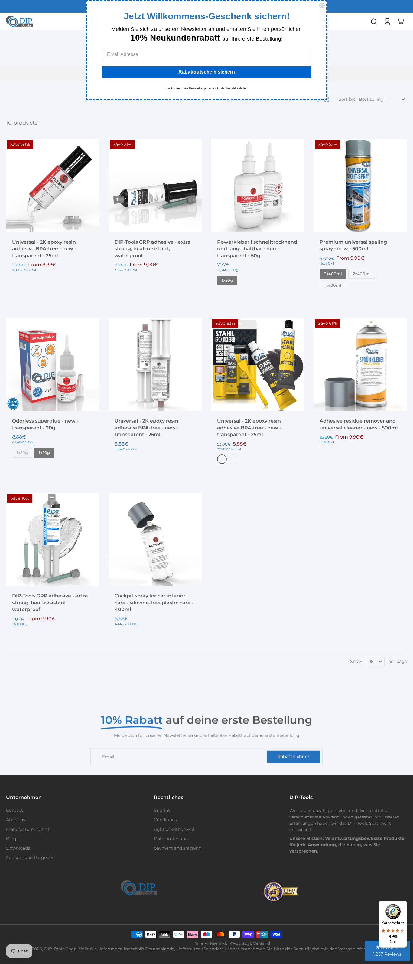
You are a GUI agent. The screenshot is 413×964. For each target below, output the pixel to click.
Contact (14, 810)
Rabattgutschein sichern (206, 71)
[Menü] (403, 904)
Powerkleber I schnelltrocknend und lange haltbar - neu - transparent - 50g (257, 248)
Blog (11, 838)
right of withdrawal (174, 829)
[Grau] (222, 459)
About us (15, 819)
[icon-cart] (400, 21)
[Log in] (387, 21)
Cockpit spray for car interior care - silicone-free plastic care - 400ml (154, 602)
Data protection (171, 838)
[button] (387, 951)
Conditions (165, 819)
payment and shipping (178, 848)
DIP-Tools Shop (60, 949)
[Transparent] (233, 459)
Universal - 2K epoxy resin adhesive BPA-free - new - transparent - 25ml (44, 248)
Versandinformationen (362, 949)
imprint (162, 810)
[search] (373, 21)
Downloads (18, 848)
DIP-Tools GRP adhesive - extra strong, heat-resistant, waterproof (152, 248)
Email (108, 756)
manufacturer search (28, 829)
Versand (261, 943)
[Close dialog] (322, 5)
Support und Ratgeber (30, 857)
